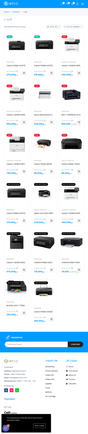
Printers (10, 62)
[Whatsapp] (17, 390)
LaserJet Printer (69, 62)
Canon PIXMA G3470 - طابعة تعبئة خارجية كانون (54, 65)
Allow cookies (39, 426)
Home (6, 12)
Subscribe (75, 344)
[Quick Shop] (78, 122)
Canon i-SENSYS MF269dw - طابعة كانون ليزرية (26, 262)
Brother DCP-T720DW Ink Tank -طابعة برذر (25, 305)
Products (16, 12)
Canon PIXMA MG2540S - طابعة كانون (50, 164)
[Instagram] (12, 390)
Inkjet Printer (68, 161)
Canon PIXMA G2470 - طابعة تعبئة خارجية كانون (26, 213)
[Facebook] (6, 390)
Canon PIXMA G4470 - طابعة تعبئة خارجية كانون (26, 65)
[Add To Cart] (23, 73)
